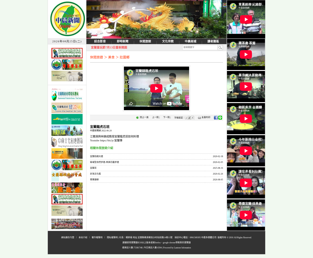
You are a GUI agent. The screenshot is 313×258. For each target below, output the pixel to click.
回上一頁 (144, 117)
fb (216, 118)
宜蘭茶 (93, 168)
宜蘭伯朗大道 (96, 156)
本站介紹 (83, 237)
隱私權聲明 (112, 237)
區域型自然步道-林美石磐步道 (104, 162)
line (220, 118)
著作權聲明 (97, 237)
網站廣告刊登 (67, 237)
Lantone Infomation (182, 247)
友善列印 (206, 117)
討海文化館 (95, 174)
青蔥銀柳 (94, 179)
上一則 (155, 117)
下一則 (166, 117)
